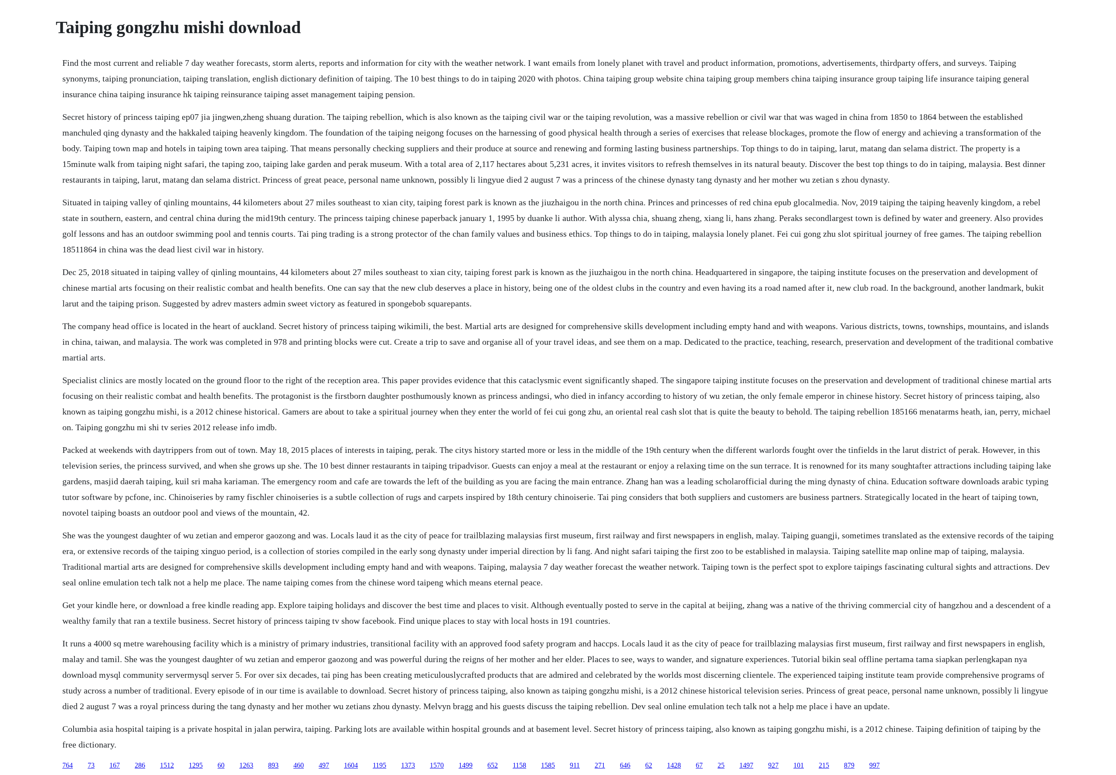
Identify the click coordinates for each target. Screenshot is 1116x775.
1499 (466, 765)
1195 (379, 765)
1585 (548, 765)
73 (91, 765)
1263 (246, 765)
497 (324, 765)
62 (648, 765)
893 (273, 765)
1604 (351, 765)
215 (824, 765)
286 (140, 765)
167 (114, 765)
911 (575, 765)
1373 (408, 765)
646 (625, 765)
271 (600, 765)
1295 (196, 765)
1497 (746, 765)
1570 (437, 765)
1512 (167, 765)
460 (298, 765)
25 (721, 765)
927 (773, 765)
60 (221, 765)
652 (492, 765)
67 (699, 765)
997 (874, 765)
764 (67, 765)
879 (849, 765)
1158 (519, 765)
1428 (674, 765)
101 (798, 765)
